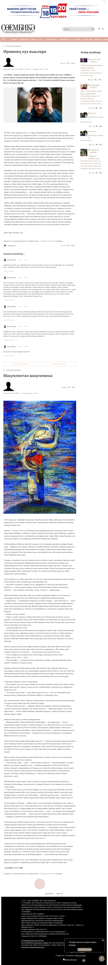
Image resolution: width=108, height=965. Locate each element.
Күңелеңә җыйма (13, 46)
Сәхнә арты (87, 39)
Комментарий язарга (58, 364)
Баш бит (14, 39)
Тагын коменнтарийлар (21, 364)
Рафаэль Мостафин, (11, 393)
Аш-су (41, 39)
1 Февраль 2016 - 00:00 (40, 69)
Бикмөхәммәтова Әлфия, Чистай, (16, 69)
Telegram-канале (47, 241)
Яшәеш (34, 39)
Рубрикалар (24, 39)
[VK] (99, 29)
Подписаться (84, 949)
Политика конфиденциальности (33, 947)
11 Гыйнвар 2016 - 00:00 (29, 393)
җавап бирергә (9, 271)
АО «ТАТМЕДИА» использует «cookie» (34, 943)
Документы (49, 893)
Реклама (98, 39)
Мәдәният (77, 39)
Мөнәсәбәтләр (65, 39)
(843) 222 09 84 (80, 956)
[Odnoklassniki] (103, 29)
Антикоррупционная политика (32, 940)
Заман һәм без (51, 39)
